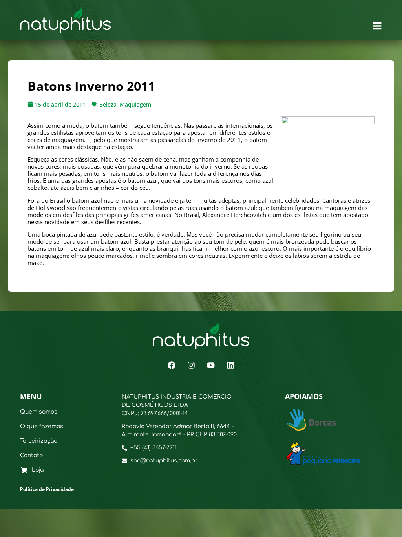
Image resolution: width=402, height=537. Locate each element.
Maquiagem (135, 104)
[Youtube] (211, 365)
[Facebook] (171, 365)
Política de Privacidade (47, 489)
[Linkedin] (230, 365)
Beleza (108, 104)
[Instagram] (191, 365)
